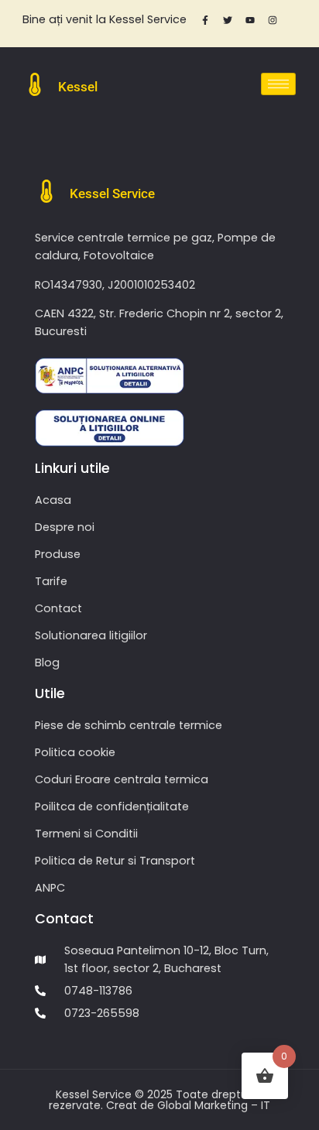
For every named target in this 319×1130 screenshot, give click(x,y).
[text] (104, 20)
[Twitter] (227, 20)
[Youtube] (250, 20)
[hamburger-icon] (278, 84)
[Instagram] (272, 20)
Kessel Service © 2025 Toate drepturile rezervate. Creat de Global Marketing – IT (159, 1100)
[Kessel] (34, 84)
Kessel (78, 86)
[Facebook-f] (205, 20)
